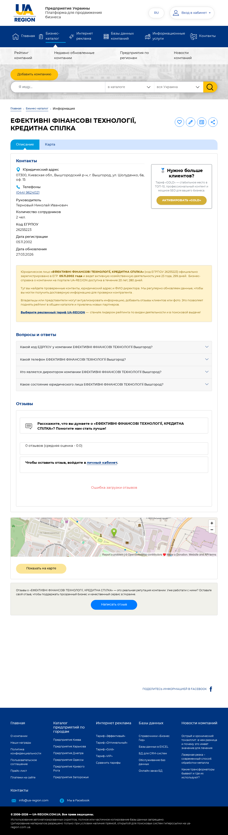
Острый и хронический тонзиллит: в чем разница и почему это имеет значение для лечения (199, 742)
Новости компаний (183, 55)
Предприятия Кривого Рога (69, 768)
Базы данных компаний (122, 36)
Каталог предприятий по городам (69, 727)
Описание (25, 144)
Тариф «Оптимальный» (112, 742)
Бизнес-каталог (52, 36)
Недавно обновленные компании (74, 55)
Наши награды (20, 742)
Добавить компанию (34, 74)
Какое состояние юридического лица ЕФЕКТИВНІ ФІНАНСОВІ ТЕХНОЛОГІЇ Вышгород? (91, 384)
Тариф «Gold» (105, 749)
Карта (50, 144)
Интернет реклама (84, 36)
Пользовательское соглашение (23, 762)
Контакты (207, 36)
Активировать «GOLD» (181, 200)
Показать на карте (41, 568)
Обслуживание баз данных (152, 762)
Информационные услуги (169, 36)
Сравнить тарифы (108, 762)
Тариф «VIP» (104, 756)
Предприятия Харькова (69, 746)
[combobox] (178, 87)
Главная (28, 36)
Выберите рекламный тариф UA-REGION (53, 312)
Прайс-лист (18, 770)
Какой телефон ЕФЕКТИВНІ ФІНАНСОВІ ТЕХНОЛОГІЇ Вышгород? (73, 359)
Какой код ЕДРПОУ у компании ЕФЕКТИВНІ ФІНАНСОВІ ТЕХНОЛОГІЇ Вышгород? (86, 347)
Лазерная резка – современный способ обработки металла (196, 758)
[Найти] (210, 87)
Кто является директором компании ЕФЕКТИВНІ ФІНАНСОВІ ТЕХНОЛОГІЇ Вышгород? (90, 372)
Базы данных (151, 723)
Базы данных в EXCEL (153, 746)
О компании (18, 736)
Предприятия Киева (67, 740)
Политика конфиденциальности (25, 751)
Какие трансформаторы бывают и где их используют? (197, 773)
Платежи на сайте (22, 777)
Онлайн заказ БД (151, 770)
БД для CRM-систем (153, 753)
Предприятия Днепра (68, 753)
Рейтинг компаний (23, 55)
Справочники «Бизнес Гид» (154, 738)
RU (156, 12)
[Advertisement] (114, 650)
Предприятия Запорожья (71, 777)
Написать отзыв (114, 604)
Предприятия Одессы (68, 760)
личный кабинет (102, 462)
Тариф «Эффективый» (110, 736)
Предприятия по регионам (134, 55)
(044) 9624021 (27, 192)
